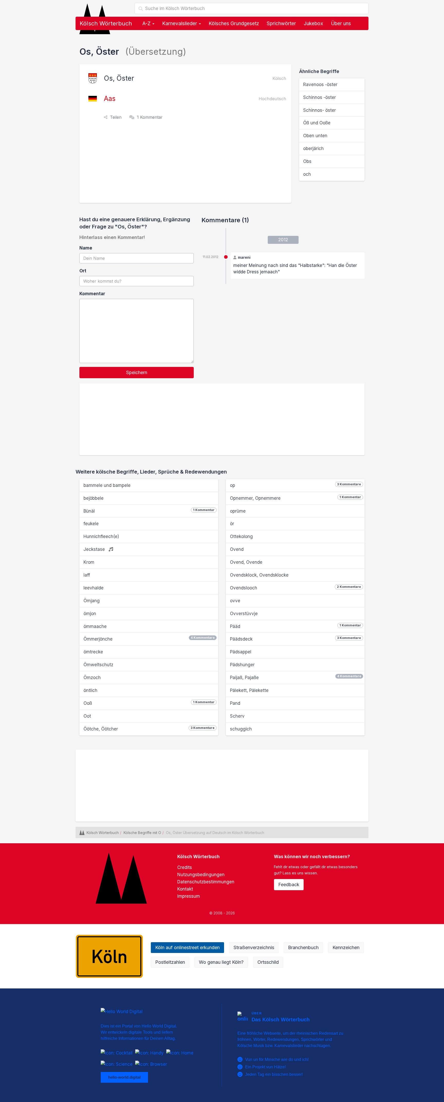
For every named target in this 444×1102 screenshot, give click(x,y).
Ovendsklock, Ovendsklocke (259, 575)
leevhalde (94, 587)
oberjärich (313, 148)
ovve (235, 600)
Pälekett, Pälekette (249, 690)
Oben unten (315, 135)
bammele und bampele (107, 485)
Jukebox (313, 23)
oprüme (238, 511)
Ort (82, 270)
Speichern (136, 372)
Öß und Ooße (316, 122)
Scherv (237, 716)
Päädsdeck (295, 639)
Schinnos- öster (319, 110)
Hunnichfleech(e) (101, 536)
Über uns (341, 23)
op (295, 485)
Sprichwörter (281, 23)
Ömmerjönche (149, 639)
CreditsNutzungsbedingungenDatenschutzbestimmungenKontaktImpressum (205, 882)
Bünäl (149, 511)
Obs (307, 161)
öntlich (90, 690)
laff (87, 575)
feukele (91, 523)
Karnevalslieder (180, 23)
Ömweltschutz (98, 664)
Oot (87, 716)
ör (232, 523)
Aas (110, 99)
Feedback (288, 884)
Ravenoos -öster (320, 84)
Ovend (237, 549)
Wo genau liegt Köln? (221, 962)
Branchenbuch (303, 947)
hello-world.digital (124, 1077)
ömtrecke (93, 651)
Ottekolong (241, 536)
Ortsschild (268, 962)
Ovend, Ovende (246, 562)
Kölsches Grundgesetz (234, 23)
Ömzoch (92, 677)
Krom (89, 562)
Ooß (149, 703)
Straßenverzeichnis (254, 947)
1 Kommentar (150, 117)
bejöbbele (94, 498)
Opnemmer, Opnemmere (295, 498)
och (307, 174)
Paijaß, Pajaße (295, 677)
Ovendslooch (295, 587)
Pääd (295, 626)
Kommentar (92, 293)
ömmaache (95, 626)
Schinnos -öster (319, 97)
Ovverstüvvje (244, 613)
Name (85, 248)
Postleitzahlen (170, 962)
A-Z (147, 23)
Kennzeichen (345, 947)
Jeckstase (95, 549)
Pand (235, 703)
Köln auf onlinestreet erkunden (187, 947)
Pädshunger (242, 664)
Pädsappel (240, 651)
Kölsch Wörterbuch (106, 23)
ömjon (90, 613)
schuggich (241, 728)
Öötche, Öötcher (149, 728)
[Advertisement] (186, 164)
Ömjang (92, 600)
